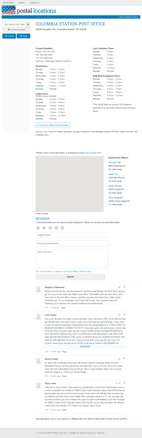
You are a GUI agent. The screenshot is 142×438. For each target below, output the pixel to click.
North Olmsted (115, 186)
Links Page (48, 131)
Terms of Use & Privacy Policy (87, 433)
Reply (63, 308)
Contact (35, 3)
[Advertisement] (86, 39)
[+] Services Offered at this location (53, 125)
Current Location (17, 29)
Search (9, 3)
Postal (36, 10)
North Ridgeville (115, 198)
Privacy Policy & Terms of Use (78, 271)
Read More (85, 346)
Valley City (113, 174)
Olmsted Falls (114, 162)
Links (21, 3)
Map (25, 36)
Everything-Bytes (56, 433)
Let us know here (93, 153)
